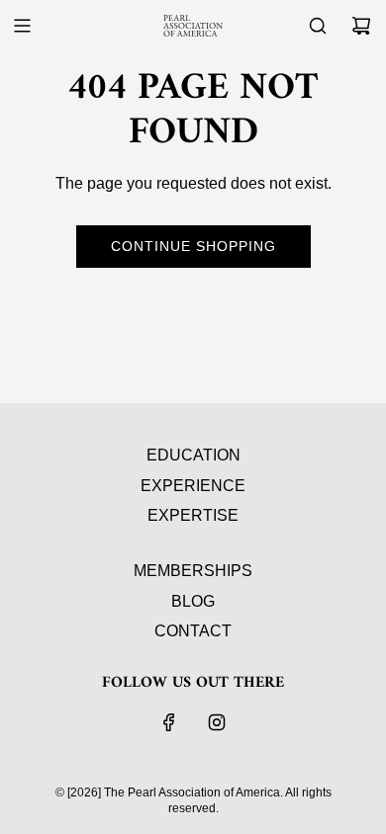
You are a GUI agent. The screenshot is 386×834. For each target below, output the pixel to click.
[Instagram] (217, 722)
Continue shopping (193, 246)
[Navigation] (22, 25)
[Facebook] (169, 722)
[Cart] (361, 25)
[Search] (317, 25)
